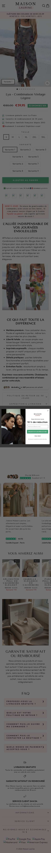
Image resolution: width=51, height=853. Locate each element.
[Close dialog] (48, 410)
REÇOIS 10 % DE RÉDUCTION (37, 431)
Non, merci (38, 435)
